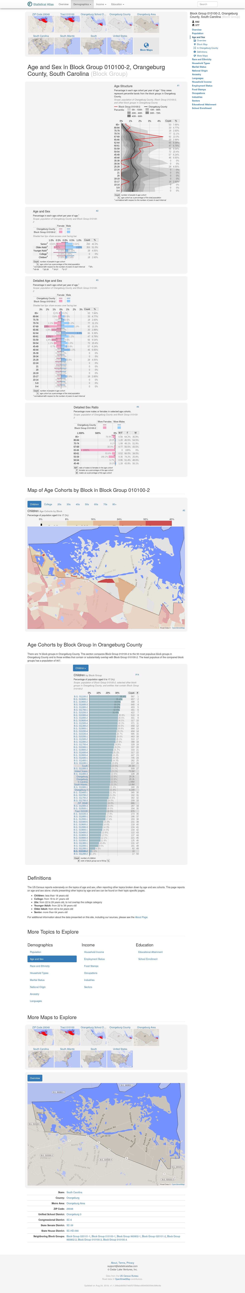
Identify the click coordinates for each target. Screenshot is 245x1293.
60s (96, 504)
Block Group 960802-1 (129, 1236)
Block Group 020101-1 (78, 1236)
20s (59, 504)
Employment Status (94, 959)
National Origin (38, 987)
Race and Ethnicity (40, 966)
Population (35, 952)
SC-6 (69, 1219)
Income (100, 4)
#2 (97, 211)
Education (116, 4)
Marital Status (37, 980)
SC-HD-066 (72, 1230)
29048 (69, 1208)
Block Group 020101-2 (154, 1236)
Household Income (94, 952)
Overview (63, 4)
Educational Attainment (150, 952)
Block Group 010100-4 (115, 1239)
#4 (138, 407)
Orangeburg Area (75, 1203)
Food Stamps (91, 966)
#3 (97, 280)
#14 (137, 674)
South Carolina (74, 1192)
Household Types (39, 973)
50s (87, 504)
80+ (114, 504)
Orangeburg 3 (73, 1214)
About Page (141, 917)
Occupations (90, 973)
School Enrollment (148, 959)
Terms (121, 1262)
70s (105, 504)
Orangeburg (72, 1197)
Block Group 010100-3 (90, 1239)
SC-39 (69, 1225)
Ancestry (34, 994)
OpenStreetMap (122, 1279)
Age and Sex (37, 959)
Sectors (88, 987)
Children (34, 504)
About (114, 1262)
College (48, 504)
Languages (36, 1001)
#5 (184, 510)
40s (78, 504)
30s (68, 504)
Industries (89, 980)
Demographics (82, 4)
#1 (178, 85)
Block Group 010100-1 (104, 1236)
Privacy (130, 1262)
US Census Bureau (129, 1275)
